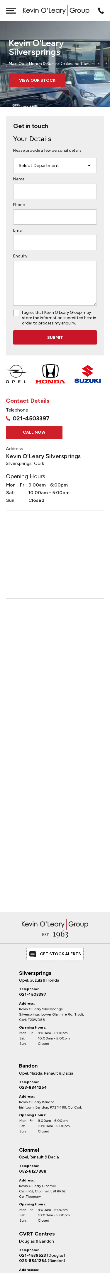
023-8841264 (33, 1087)
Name (18, 179)
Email (18, 230)
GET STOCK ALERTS (60, 954)
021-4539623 (42, 1255)
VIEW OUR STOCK (37, 80)
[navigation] (11, 10)
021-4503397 (31, 418)
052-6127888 (32, 1171)
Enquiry (20, 256)
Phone (19, 204)
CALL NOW (34, 432)
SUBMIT (55, 337)
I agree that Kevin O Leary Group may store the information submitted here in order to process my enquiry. (59, 318)
